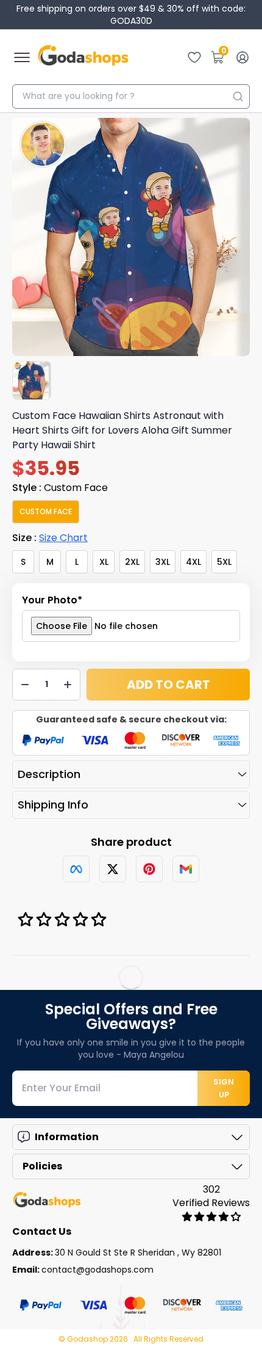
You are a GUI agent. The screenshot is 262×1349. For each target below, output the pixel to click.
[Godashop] (83, 57)
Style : (60, 488)
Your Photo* (52, 600)
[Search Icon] (237, 96)
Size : (50, 538)
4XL (193, 562)
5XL (224, 562)
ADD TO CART (168, 684)
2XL (132, 562)
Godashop (88, 1339)
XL (103, 562)
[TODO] (76, 869)
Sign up (223, 1088)
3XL (162, 562)
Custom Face (45, 511)
